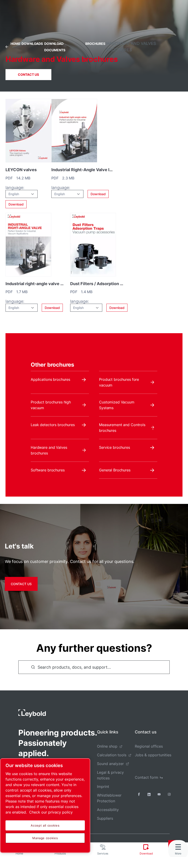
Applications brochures (50, 379)
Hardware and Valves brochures (49, 450)
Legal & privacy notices (110, 775)
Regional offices (149, 746)
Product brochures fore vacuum (119, 382)
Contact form (146, 777)
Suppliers (105, 818)
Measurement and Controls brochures (122, 427)
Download (16, 204)
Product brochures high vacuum (51, 405)
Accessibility (108, 809)
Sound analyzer (110, 763)
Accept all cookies (45, 825)
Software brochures (48, 470)
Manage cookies (45, 838)
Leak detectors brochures (53, 424)
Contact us (28, 74)
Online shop (107, 746)
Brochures (95, 44)
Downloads (32, 44)
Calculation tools (111, 755)
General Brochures (114, 470)
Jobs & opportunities (153, 755)
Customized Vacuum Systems (116, 405)
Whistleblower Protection (109, 798)
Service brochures (114, 447)
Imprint (103, 786)
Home (15, 44)
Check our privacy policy (51, 812)
